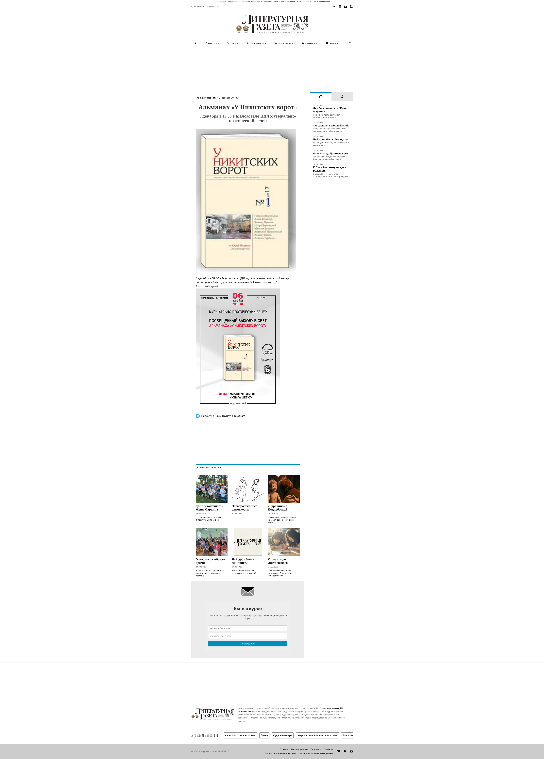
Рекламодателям (299, 749)
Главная (200, 97)
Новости (211, 97)
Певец (243, 735)
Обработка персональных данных (316, 753)
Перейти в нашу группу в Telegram (223, 415)
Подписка (316, 749)
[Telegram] (340, 7)
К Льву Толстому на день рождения (329, 169)
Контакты (328, 749)
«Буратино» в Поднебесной (331, 125)
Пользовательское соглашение (280, 753)
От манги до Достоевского (330, 153)
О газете (284, 749)
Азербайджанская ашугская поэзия (296, 735)
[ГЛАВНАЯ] (195, 43)
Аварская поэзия (331, 735)
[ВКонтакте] (334, 7)
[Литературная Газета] (272, 24)
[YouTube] (345, 7)
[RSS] (351, 7)
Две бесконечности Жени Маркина (330, 110)
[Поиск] (350, 43)
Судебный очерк (261, 735)
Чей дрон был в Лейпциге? (330, 139)
